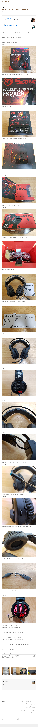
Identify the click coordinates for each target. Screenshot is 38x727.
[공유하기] (5, 649)
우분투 (30, 707)
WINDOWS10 (22, 703)
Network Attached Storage (27, 712)
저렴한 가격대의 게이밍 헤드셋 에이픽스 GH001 (8, 657)
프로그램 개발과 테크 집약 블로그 (8, 682)
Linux (23, 704)
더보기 (20, 713)
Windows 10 (30, 704)
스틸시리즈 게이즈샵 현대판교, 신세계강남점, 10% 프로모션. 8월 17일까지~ (15, 19)
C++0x (25, 709)
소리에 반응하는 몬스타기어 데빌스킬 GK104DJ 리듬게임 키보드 (10, 659)
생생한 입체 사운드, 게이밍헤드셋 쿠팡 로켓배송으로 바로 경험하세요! (14, 27)
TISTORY (19, 725)
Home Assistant (22, 707)
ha (26, 704)
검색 (17, 719)
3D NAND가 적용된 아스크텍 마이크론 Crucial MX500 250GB (10, 655)
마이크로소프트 (29, 701)
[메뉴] (36, 1)
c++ (26, 706)
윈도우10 (21, 701)
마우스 (21, 712)
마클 (26, 703)
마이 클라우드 (31, 706)
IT (2, 653)
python (24, 710)
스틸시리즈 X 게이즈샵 (7, 18)
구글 (20, 704)
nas (24, 701)
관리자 (22, 725)
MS (20, 706)
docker (23, 706)
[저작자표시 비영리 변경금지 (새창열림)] (13, 649)
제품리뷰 (5, 653)
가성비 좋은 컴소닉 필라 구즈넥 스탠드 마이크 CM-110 (9, 656)
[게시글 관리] (6, 649)
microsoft (29, 710)
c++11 (21, 710)
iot (34, 704)
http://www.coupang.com (7, 24)
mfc (32, 709)
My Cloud (21, 709)
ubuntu (32, 703)
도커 (28, 703)
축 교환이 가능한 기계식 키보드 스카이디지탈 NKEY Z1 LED (9, 658)
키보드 (33, 710)
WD (27, 707)
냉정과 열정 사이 (5, 1)
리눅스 (29, 709)
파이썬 (34, 707)
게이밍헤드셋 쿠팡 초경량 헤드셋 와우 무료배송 (12, 25)
